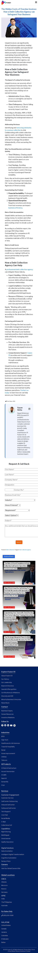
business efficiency (15, 208)
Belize (3, 942)
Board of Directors (7, 686)
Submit (19, 542)
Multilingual (5, 835)
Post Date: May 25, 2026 (10, 595)
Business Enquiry (7, 711)
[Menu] (35, 2)
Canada (3, 929)
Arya (3, 785)
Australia (4, 905)
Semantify (4, 782)
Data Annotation (7, 851)
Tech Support (6, 811)
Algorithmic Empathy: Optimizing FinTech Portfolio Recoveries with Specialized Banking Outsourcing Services (18, 590)
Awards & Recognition (8, 689)
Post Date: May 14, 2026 (10, 620)
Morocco (4, 885)
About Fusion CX (6, 676)
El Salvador (5, 939)
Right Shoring (6, 832)
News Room (5, 703)
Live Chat (4, 815)
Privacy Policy (27, 949)
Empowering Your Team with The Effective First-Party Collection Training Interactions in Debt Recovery (19, 615)
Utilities (4, 757)
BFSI (3, 736)
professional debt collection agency (19, 269)
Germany (4, 892)
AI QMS (3, 775)
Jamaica (4, 932)
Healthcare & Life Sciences (10, 743)
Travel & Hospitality (8, 747)
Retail (3, 750)
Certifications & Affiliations (10, 693)
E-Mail (3, 822)
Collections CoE (6, 825)
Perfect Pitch (5, 861)
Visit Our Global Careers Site (10, 868)
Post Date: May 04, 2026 (11, 645)
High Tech (4, 740)
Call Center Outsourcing (9, 801)
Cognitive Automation (8, 858)
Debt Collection (10, 549)
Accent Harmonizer (8, 771)
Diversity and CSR (7, 696)
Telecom (4, 760)
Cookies (28, 951)
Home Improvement (8, 753)
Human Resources (7, 714)
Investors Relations (7, 717)
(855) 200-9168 (8, 915)
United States (6, 925)
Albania (3, 882)
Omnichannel (5, 838)
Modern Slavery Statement (18, 951)
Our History (5, 679)
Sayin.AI (4, 778)
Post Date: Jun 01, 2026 (10, 568)
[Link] (6, 2)
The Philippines (6, 902)
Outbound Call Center (8, 808)
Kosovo (3, 889)
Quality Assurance (7, 842)
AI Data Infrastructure (8, 768)
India (3, 899)
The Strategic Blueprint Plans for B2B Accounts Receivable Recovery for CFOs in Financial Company (18, 639)
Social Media (5, 818)
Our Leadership (6, 682)
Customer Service (7, 798)
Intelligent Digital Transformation (12, 854)
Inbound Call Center (8, 805)
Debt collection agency (25, 549)
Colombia (4, 935)
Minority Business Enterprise (11, 699)
